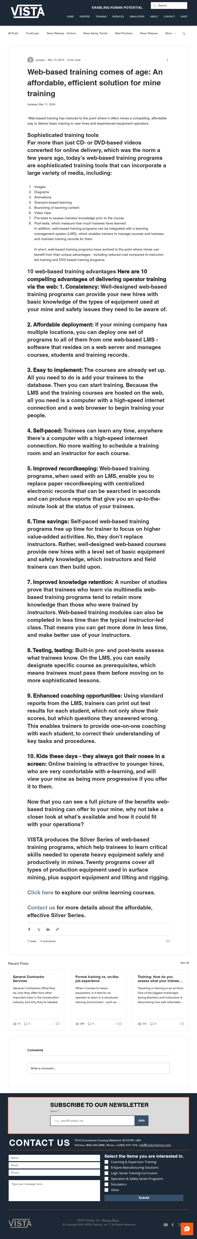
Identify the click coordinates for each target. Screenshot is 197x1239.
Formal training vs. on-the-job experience (97, 979)
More (168, 33)
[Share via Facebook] (29, 929)
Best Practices (124, 33)
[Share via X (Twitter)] (38, 929)
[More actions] (167, 60)
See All (184, 962)
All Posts (13, 33)
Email (54, 1111)
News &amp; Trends (95, 33)
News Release (149, 33)
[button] (184, 33)
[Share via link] (57, 929)
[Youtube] (165, 1224)
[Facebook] (172, 1224)
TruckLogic (32, 33)
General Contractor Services (28, 979)
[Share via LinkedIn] (48, 929)
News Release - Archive (61, 33)
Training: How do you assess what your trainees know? (159, 979)
